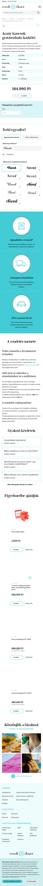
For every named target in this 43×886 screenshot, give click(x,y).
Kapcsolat (14, 814)
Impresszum (15, 817)
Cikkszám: (6, 55)
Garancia (20, 839)
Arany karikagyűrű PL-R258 (21, 639)
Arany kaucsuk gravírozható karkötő (12, 21)
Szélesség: (6, 71)
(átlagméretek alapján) (18, 650)
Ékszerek (11, 19)
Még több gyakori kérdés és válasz (20, 484)
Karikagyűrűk (6, 792)
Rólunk (4, 814)
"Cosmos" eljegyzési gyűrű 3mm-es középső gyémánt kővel (21, 587)
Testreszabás (31, 881)
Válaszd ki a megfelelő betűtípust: (15, 162)
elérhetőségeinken (30, 365)
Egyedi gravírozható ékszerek (25, 792)
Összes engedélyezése (12, 881)
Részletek (29, 549)
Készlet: (5, 79)
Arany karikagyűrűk (22, 800)
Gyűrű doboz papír (18, 532)
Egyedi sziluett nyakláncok (25, 796)
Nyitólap (4, 19)
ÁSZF (19, 828)
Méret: (4, 75)
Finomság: (6, 63)
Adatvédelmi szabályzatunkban (11, 876)
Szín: (4, 59)
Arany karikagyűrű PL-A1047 (22, 693)
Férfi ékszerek (21, 19)
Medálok (4, 803)
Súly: (4, 67)
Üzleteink (5, 817)
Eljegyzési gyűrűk (7, 796)
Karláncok (30, 19)
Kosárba (24, 96)
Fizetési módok (7, 833)
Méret (3, 109)
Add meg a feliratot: (10, 143)
